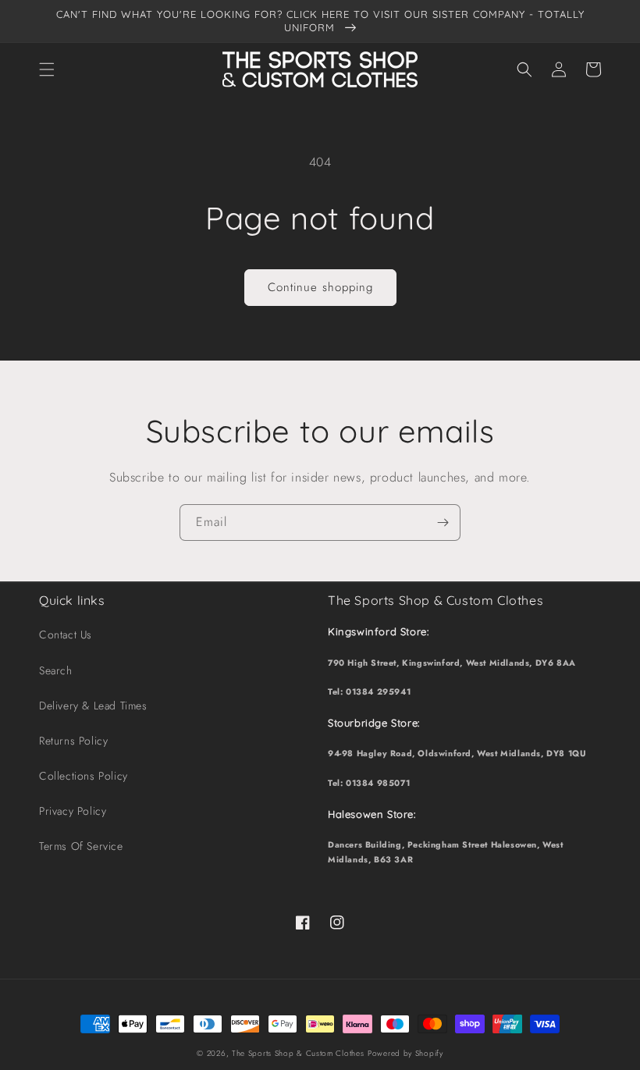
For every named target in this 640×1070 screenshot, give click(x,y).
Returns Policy (73, 740)
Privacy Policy (72, 811)
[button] (47, 69)
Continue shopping (320, 287)
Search (56, 670)
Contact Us (65, 634)
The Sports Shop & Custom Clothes (298, 1053)
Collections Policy (83, 776)
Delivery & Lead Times (93, 705)
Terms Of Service (81, 846)
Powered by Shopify (405, 1053)
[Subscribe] (442, 522)
